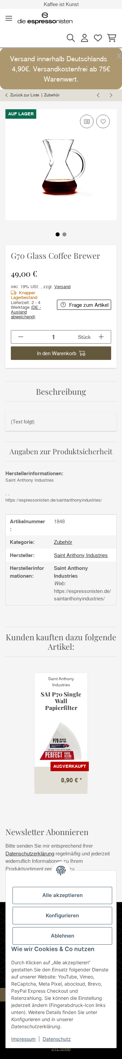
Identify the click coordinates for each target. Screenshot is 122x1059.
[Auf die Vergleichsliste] (87, 121)
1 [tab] (58, 234)
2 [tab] (64, 234)
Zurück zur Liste (24, 94)
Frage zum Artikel (88, 305)
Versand (62, 286)
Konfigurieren (62, 915)
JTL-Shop (61, 1048)
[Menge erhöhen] (101, 336)
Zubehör (63, 542)
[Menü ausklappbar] (8, 18)
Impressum (23, 1039)
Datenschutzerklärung (29, 853)
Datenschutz (57, 1039)
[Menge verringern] (20, 336)
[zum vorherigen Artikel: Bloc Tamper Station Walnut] (99, 95)
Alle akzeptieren (62, 895)
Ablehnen (62, 936)
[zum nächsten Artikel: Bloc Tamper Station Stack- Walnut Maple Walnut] (110, 95)
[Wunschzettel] (98, 38)
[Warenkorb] (111, 38)
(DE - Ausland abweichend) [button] (26, 312)
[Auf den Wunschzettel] (103, 121)
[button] (71, 38)
